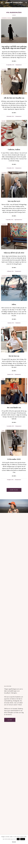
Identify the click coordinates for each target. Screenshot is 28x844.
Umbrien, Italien (14, 149)
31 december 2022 (14, 459)
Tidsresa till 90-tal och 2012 (14, 253)
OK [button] (18, 839)
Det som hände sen (14, 408)
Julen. (14, 304)
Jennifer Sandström (14, 3)
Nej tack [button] (22, 839)
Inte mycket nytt (14, 201)
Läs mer (10, 719)
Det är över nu (14, 356)
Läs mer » (14, 61)
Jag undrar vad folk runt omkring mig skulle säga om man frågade (14, 47)
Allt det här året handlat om (14, 98)
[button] (2, 2)
